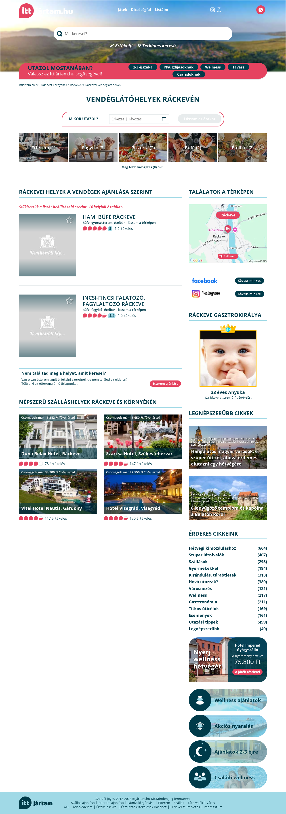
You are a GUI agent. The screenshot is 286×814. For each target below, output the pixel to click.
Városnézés (200, 588)
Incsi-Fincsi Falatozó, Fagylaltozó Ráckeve (114, 301)
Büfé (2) (193, 148)
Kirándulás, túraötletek (212, 575)
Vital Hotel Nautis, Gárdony (51, 508)
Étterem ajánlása (111, 803)
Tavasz (238, 67)
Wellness (213, 67)
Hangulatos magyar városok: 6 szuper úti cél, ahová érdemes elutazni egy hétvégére (224, 457)
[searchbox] (143, 33)
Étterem (164, 803)
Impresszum (213, 807)
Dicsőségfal (141, 9)
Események (200, 615)
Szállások (198, 562)
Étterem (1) (43, 148)
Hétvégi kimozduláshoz (238, 439)
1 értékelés (124, 228)
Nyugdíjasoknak (178, 67)
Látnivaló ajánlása (141, 803)
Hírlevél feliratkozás (185, 807)
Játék (122, 9)
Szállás (179, 803)
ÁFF (66, 807)
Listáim (161, 9)
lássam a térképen (142, 222)
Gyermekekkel (203, 568)
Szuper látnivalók (202, 442)
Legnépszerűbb (201, 444)
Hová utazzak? (227, 442)
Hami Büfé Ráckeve (109, 216)
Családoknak (188, 74)
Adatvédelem (83, 807)
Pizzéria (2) (143, 148)
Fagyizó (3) (93, 148)
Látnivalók (195, 803)
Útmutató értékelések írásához (144, 807)
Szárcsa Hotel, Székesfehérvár (139, 454)
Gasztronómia (203, 602)
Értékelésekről (106, 807)
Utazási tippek (248, 442)
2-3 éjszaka (143, 67)
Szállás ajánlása (83, 803)
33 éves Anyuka (228, 392)
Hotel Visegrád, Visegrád (133, 508)
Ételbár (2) (243, 148)
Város (211, 803)
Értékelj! (123, 45)
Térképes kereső (159, 45)
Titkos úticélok (248, 498)
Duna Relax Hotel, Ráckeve (50, 454)
